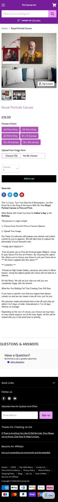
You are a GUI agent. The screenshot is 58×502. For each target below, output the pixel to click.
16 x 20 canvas (31, 142)
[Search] (52, 13)
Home (5, 28)
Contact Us (40, 467)
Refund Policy (44, 470)
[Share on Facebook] (4, 194)
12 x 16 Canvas (11, 142)
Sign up (46, 415)
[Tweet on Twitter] (10, 194)
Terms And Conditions (11, 470)
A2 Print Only (10, 135)
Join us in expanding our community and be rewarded (26, 452)
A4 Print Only (11, 129)
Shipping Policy (8, 473)
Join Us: (29, 473)
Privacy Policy (29, 470)
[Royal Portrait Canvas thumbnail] (7, 95)
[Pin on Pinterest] (21, 194)
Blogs (20, 473)
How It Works (40, 473)
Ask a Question (17, 362)
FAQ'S (13, 467)
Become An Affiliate (10, 476)
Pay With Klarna (26, 467)
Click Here (36, 20)
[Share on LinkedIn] (15, 194)
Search (4, 467)
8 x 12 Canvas (29, 135)
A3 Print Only (29, 129)
